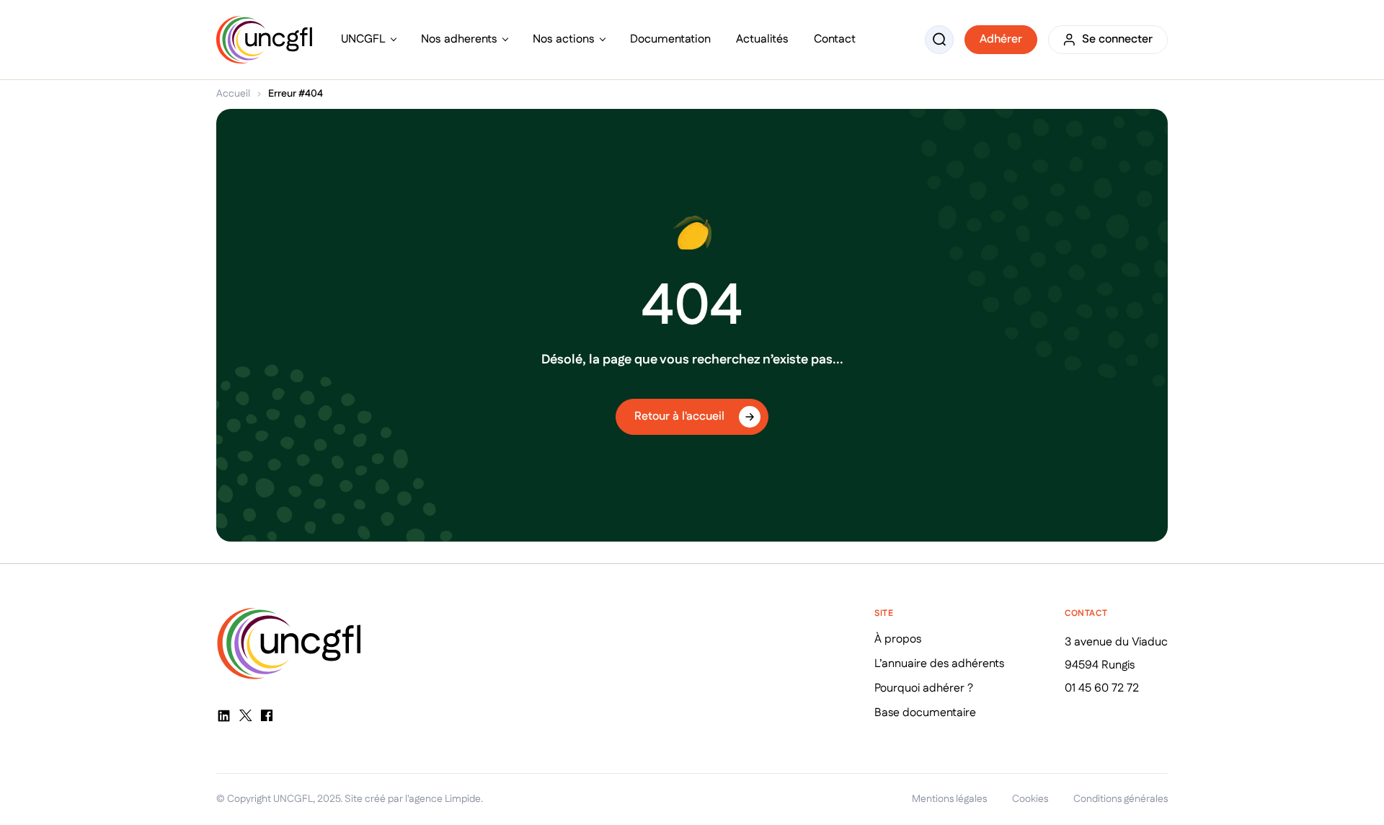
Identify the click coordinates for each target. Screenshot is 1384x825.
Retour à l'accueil (679, 416)
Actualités (762, 39)
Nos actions (564, 39)
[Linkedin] (223, 715)
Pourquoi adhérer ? (923, 688)
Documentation (670, 39)
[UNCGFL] (264, 40)
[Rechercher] (939, 39)
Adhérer (1001, 39)
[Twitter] (245, 715)
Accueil (233, 94)
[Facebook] (267, 715)
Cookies (1030, 799)
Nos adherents (459, 39)
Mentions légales (949, 799)
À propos (897, 639)
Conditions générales (1120, 799)
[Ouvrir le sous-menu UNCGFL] (393, 39)
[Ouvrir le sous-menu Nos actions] (602, 39)
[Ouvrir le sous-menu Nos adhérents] (505, 39)
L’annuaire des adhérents (939, 664)
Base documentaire (925, 713)
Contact (835, 39)
